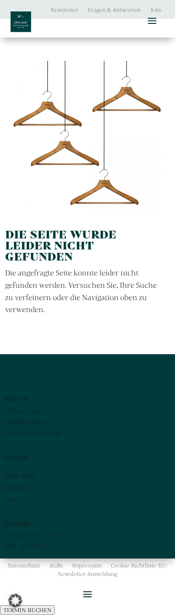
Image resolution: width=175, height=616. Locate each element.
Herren (15, 398)
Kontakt (17, 523)
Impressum (87, 565)
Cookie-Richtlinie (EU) (139, 565)
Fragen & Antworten (114, 10)
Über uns (18, 476)
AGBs (56, 565)
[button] (15, 600)
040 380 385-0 (28, 546)
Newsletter (65, 10)
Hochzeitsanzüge (32, 432)
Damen (15, 457)
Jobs (155, 10)
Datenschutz (24, 565)
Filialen (15, 488)
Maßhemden (25, 421)
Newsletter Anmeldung (87, 574)
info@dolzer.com (32, 535)
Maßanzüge (23, 410)
